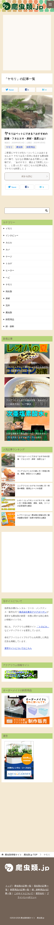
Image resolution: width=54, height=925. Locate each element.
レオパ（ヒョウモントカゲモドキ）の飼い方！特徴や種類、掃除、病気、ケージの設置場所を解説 (33, 503)
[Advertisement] (27, 42)
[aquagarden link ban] (19, 777)
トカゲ (9, 263)
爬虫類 (19, 147)
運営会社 (40, 893)
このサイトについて (23, 893)
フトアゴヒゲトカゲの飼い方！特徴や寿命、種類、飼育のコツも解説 (33, 472)
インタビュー (12, 235)
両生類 (9, 291)
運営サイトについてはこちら (18, 648)
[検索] (46, 211)
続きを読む (27, 176)
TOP (21, 854)
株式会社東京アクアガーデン (32, 612)
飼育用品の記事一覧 (19, 889)
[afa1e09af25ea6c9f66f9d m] (27, 114)
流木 (8, 305)
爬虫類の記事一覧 (22, 886)
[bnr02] (27, 722)
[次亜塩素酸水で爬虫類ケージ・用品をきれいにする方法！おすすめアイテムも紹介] (27, 412)
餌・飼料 (10, 326)
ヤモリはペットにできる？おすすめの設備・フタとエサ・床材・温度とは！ (33, 457)
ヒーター (10, 270)
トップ (8, 886)
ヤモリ (9, 147)
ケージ (9, 256)
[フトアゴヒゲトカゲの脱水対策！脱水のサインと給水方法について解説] (27, 379)
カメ (8, 249)
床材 (8, 298)
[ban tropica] (21, 676)
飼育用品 (31, 147)
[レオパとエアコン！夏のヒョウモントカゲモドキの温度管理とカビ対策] (27, 346)
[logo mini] (27, 870)
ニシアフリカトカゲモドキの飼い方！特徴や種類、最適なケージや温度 (33, 487)
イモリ (9, 228)
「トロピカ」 (43, 626)
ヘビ (8, 277)
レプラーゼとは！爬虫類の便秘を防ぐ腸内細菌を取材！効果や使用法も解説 (33, 516)
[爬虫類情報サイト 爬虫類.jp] (23, 8)
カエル (9, 242)
